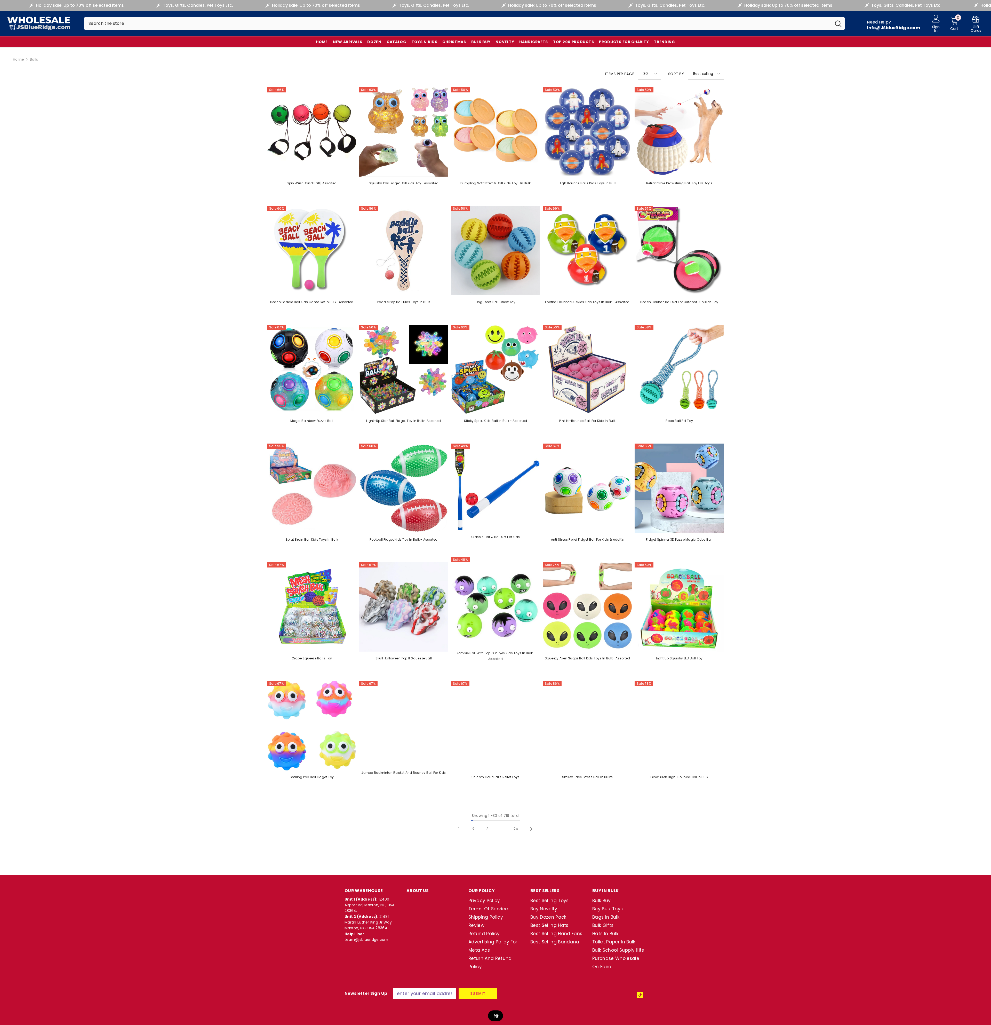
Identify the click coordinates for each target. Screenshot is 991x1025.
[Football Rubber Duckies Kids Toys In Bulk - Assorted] (587, 250)
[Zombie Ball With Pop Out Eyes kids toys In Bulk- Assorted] (495, 601)
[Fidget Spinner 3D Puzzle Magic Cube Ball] (679, 488)
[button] (649, 74)
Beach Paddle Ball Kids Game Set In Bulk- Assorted (312, 302)
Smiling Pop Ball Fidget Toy (312, 777)
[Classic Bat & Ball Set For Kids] (495, 487)
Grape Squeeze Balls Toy (312, 658)
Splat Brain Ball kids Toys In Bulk (311, 539)
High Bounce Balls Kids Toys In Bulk (587, 183)
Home (18, 59)
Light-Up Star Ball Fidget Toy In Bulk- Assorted (403, 421)
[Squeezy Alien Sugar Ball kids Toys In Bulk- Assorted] (587, 607)
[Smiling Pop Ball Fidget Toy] (311, 725)
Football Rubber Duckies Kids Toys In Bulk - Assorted (587, 302)
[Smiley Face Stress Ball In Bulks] (587, 725)
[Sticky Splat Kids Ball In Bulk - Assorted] (495, 369)
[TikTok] (640, 995)
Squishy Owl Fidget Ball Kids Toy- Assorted (403, 183)
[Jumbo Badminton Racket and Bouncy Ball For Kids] (403, 723)
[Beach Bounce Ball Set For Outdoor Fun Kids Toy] (679, 250)
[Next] (531, 828)
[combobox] (458, 23)
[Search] (464, 23)
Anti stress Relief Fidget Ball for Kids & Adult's (587, 539)
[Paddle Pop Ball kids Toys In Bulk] (403, 250)
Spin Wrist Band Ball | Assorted (312, 183)
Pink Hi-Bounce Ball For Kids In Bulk (587, 421)
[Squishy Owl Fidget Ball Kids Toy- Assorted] (403, 132)
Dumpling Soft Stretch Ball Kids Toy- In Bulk (495, 183)
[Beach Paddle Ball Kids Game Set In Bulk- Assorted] (311, 250)
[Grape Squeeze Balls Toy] (311, 607)
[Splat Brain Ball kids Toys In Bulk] (311, 488)
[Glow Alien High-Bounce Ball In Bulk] (679, 725)
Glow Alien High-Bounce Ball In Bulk (679, 777)
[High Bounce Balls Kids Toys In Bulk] (587, 132)
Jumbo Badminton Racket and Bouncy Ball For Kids (403, 772)
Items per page (619, 73)
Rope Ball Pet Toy (679, 421)
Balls (34, 59)
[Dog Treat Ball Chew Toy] (495, 250)
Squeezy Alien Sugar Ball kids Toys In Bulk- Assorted (587, 658)
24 (516, 829)
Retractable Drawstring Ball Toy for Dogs (679, 183)
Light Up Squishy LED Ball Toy (679, 658)
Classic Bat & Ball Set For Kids (495, 537)
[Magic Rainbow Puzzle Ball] (311, 369)
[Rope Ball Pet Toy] (679, 369)
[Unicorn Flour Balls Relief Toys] (495, 725)
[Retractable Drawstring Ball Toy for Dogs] (679, 132)
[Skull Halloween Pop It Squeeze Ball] (403, 607)
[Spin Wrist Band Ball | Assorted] (311, 132)
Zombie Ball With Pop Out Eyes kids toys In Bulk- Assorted (496, 656)
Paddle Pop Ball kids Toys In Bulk (403, 302)
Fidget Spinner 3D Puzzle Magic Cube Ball (679, 539)
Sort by (676, 73)
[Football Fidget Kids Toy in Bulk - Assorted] (403, 488)
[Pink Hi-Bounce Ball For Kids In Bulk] (587, 369)
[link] (976, 23)
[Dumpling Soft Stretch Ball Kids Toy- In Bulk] (495, 132)
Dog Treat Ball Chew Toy (495, 302)
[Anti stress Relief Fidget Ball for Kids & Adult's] (587, 488)
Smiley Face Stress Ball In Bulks (587, 777)
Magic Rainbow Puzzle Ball (311, 421)
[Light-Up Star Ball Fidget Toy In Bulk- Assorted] (403, 369)
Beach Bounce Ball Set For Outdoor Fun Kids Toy (679, 302)
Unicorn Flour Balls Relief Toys (495, 777)
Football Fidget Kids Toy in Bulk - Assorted (403, 539)
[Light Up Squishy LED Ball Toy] (679, 607)
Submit (478, 993)
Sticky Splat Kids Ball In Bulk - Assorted (495, 421)
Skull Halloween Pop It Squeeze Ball (403, 658)
